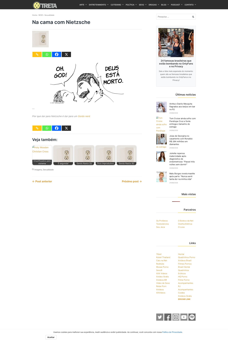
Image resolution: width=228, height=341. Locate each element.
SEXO (41, 15)
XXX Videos (161, 273)
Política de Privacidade (172, 332)
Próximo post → (132, 181)
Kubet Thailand (163, 257)
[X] (66, 54)
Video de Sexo (163, 283)
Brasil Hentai (184, 267)
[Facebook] (56, 54)
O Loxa (181, 227)
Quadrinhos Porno (186, 257)
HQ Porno (182, 276)
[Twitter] (160, 320)
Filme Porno (183, 280)
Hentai (181, 254)
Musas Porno (162, 267)
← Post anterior (42, 181)
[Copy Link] (37, 54)
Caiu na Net (161, 260)
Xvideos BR (161, 280)
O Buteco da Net (185, 220)
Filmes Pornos (185, 264)
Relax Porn (161, 286)
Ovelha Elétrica (185, 224)
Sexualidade (49, 15)
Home (34, 15)
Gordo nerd (84, 116)
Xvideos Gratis (185, 296)
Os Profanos (162, 220)
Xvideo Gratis (162, 276)
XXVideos (160, 292)
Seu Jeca (160, 227)
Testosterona (162, 224)
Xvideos (160, 289)
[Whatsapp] (46, 54)
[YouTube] (184, 320)
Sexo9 (159, 270)
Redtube (160, 264)
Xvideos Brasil (184, 260)
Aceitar (50, 337)
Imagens (38, 169)
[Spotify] (192, 320)
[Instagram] (176, 320)
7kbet (159, 254)
